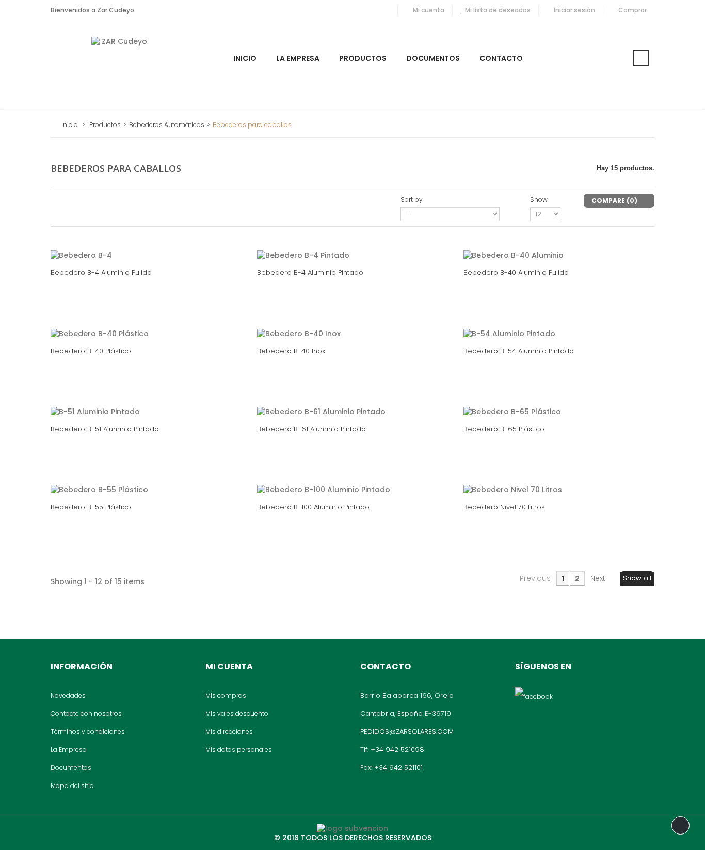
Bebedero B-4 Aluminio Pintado (310, 272)
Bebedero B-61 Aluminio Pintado (311, 429)
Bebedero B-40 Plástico (91, 351)
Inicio (69, 124)
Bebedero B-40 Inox (291, 351)
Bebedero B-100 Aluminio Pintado (313, 507)
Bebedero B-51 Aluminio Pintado (105, 429)
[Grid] (62, 200)
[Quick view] (167, 244)
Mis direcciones (229, 731)
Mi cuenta (428, 10)
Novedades (68, 695)
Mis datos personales (238, 749)
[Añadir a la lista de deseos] (122, 244)
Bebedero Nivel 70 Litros (504, 507)
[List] (78, 200)
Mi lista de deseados (498, 10)
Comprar (632, 10)
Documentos (71, 767)
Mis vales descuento (236, 713)
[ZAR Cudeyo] (120, 65)
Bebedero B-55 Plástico (91, 507)
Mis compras (225, 695)
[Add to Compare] (145, 244)
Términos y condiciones (88, 731)
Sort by (411, 199)
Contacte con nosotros (86, 713)
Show (539, 199)
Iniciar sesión (574, 10)
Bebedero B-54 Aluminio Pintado (518, 351)
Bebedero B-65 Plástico (503, 429)
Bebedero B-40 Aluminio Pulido (516, 272)
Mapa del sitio (72, 785)
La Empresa (69, 749)
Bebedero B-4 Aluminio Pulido (101, 272)
